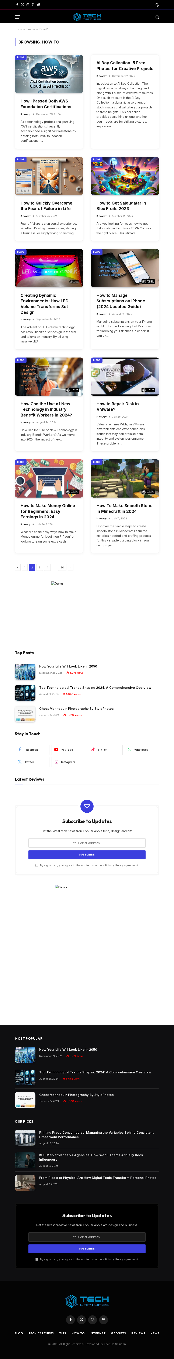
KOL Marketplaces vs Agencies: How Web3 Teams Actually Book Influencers (91, 1157)
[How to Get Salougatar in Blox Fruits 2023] (125, 176)
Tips (62, 1333)
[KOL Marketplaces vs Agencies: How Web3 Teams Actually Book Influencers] (25, 1160)
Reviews (138, 1333)
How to (31, 29)
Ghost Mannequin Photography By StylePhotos (76, 709)
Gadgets (118, 1333)
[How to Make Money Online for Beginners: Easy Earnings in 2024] (49, 478)
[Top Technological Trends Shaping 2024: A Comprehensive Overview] (25, 693)
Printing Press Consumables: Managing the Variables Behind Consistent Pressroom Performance (96, 1134)
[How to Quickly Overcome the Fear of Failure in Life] (49, 176)
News (155, 1333)
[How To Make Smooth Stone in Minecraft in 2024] (125, 478)
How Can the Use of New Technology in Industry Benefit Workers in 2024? (46, 409)
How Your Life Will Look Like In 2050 (68, 666)
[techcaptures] (87, 17)
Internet (97, 1333)
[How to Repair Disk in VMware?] (125, 377)
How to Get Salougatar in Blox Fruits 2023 (121, 206)
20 (62, 567)
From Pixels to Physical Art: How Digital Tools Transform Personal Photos (98, 1178)
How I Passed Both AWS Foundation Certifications (46, 104)
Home (18, 29)
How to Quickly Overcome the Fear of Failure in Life (46, 206)
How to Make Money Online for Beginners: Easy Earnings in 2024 (48, 511)
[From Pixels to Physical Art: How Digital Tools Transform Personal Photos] (25, 1183)
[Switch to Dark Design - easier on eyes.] (156, 5)
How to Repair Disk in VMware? (118, 406)
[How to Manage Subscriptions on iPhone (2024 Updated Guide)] (125, 268)
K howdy (26, 114)
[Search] (157, 17)
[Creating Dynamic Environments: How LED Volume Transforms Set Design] (49, 268)
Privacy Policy (114, 865)
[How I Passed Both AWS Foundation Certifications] (49, 74)
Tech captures (41, 1333)
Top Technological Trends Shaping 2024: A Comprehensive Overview (95, 688)
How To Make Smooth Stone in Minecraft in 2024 (125, 508)
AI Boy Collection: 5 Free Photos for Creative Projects (125, 65)
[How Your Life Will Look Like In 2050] (25, 672)
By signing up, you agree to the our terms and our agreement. (89, 865)
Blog (20, 57)
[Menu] (17, 17)
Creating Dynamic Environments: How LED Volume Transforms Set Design (45, 304)
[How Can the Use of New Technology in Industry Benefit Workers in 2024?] (49, 377)
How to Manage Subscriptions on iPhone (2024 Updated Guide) (121, 301)
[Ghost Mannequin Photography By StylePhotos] (25, 714)
